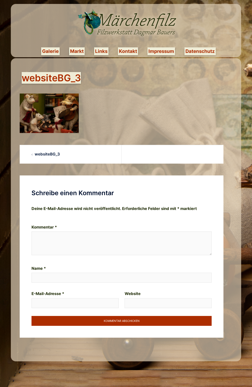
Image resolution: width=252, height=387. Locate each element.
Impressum (161, 51)
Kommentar (44, 227)
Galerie (50, 51)
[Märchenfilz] (124, 24)
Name (39, 268)
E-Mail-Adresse (48, 293)
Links (101, 51)
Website (133, 293)
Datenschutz (200, 51)
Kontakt (128, 51)
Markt (77, 51)
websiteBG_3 (47, 154)
